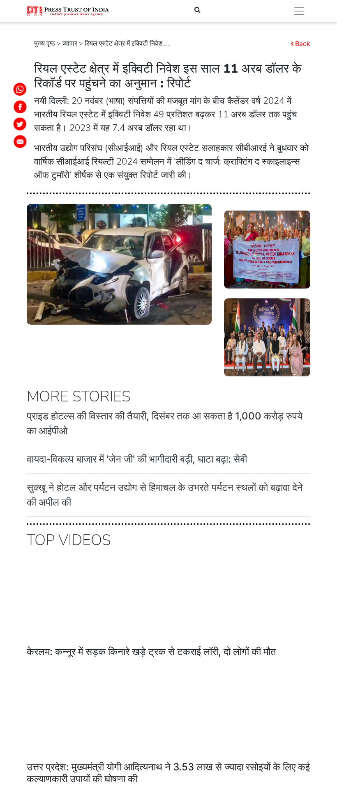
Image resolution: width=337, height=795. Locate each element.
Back (302, 43)
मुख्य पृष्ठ (44, 43)
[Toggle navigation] (299, 11)
